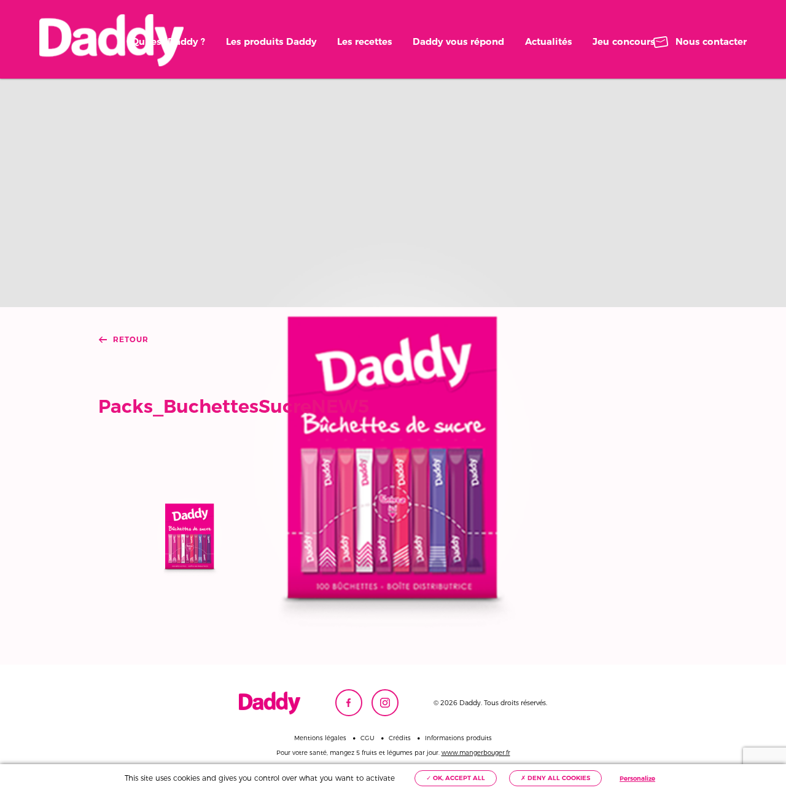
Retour (131, 339)
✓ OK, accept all (455, 778)
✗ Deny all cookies (555, 778)
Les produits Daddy (271, 41)
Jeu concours (624, 41)
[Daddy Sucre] (111, 40)
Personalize (637, 779)
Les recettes (364, 41)
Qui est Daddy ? (168, 41)
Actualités (548, 41)
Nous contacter (711, 41)
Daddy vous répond (458, 41)
